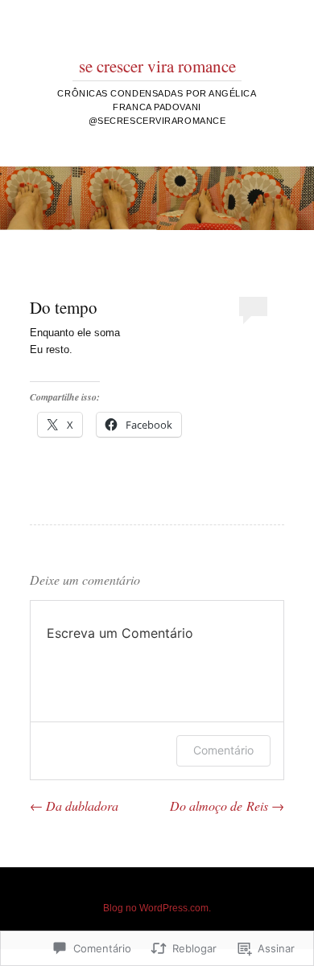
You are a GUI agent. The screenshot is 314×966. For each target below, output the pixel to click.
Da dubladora (74, 805)
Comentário (223, 750)
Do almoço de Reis (227, 805)
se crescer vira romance (157, 66)
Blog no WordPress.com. (157, 908)
